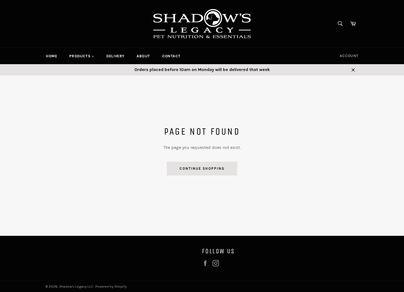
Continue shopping (201, 168)
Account (349, 55)
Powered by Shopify (111, 286)
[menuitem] (51, 56)
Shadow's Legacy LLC (76, 286)
